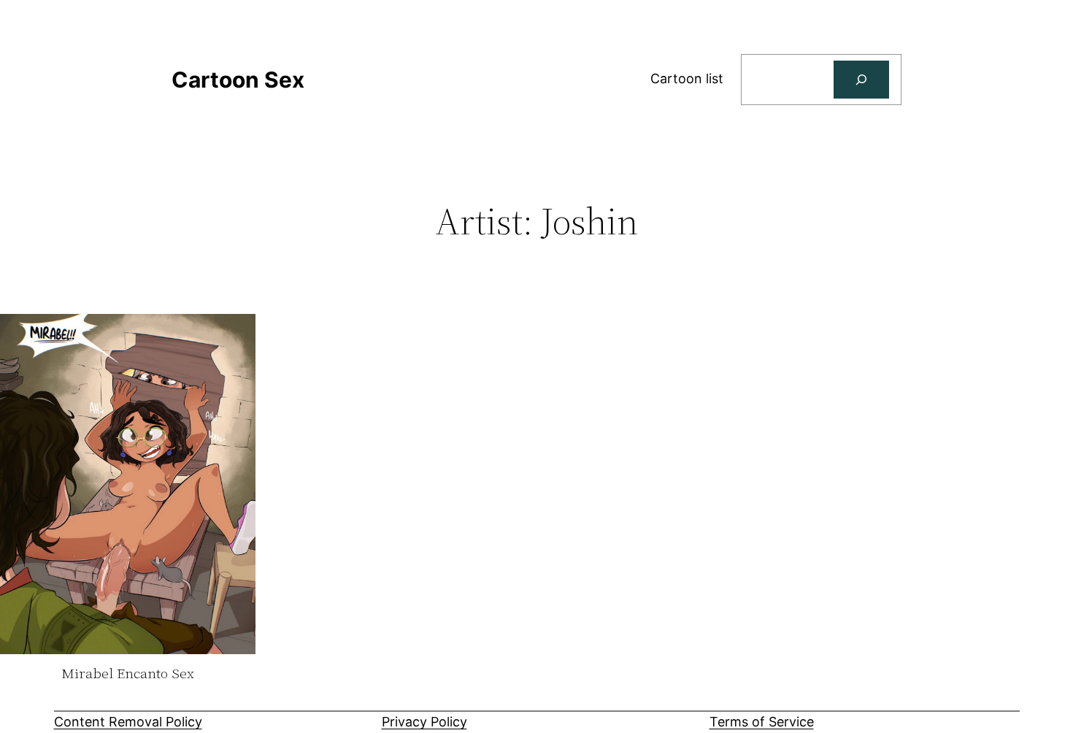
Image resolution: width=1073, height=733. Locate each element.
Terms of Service (761, 721)
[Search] (861, 80)
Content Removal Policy (128, 721)
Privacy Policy (424, 721)
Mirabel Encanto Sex (127, 674)
